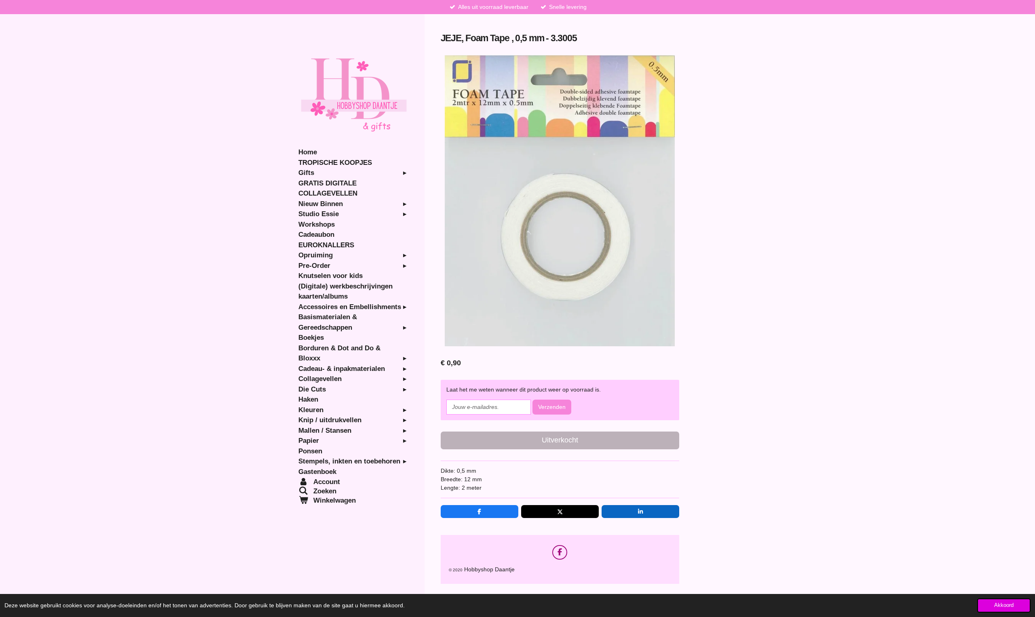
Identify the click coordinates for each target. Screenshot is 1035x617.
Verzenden (552, 407)
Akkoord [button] (1004, 605)
